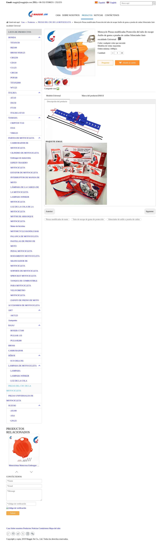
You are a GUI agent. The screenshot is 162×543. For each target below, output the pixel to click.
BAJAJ (11, 325)
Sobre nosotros (17, 528)
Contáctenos (44, 528)
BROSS (11, 345)
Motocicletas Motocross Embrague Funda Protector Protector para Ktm (24, 465)
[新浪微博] (18, 534)
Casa (8, 528)
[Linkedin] (28, 534)
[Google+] (8, 534)
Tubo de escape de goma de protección (88, 219)
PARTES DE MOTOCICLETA (21, 138)
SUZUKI (12, 405)
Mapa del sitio (54, 528)
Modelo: (49, 96)
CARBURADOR (15, 351)
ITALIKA (12, 93)
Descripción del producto (57, 101)
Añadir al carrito (129, 63)
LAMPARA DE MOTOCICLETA (22, 366)
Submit (12, 513)
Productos (27, 528)
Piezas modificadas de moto (57, 219)
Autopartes (12, 320)
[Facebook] (13, 534)
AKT (10, 310)
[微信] (33, 534)
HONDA (12, 37)
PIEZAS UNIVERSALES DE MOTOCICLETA (19, 398)
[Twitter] (23, 534)
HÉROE (11, 355)
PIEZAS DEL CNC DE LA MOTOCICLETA (18, 388)
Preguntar (105, 63)
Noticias (35, 528)
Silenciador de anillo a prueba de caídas (124, 219)
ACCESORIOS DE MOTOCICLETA (24, 305)
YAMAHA (12, 118)
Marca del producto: (90, 96)
